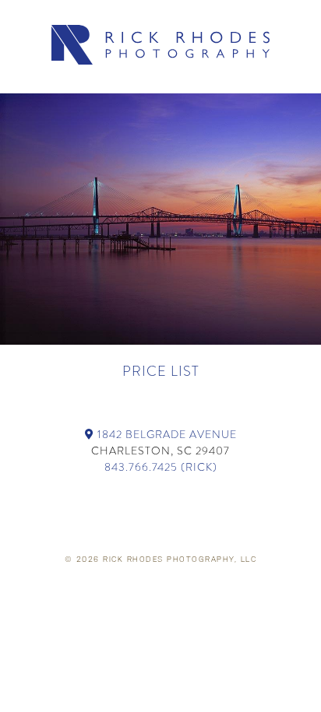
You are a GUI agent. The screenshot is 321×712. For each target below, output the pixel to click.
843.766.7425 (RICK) (160, 467)
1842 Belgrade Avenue (165, 434)
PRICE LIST (160, 371)
